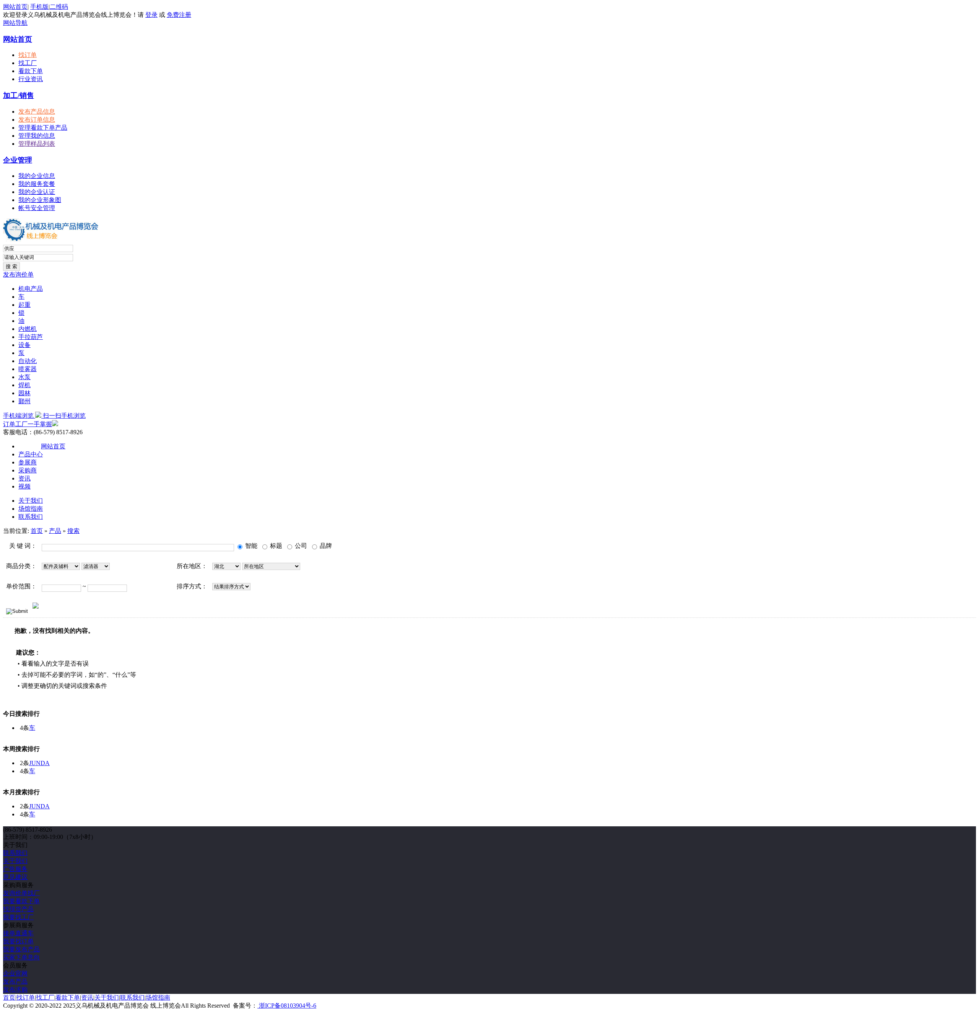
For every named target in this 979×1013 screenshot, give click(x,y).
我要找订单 (18, 941)
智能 (250, 545)
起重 (24, 304)
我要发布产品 (21, 949)
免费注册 (179, 14)
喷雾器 (27, 369)
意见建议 (15, 877)
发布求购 (15, 989)
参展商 (27, 462)
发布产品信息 (36, 111)
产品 (55, 531)
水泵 (24, 377)
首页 (37, 531)
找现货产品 (18, 909)
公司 (300, 545)
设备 (24, 345)
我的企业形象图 (39, 200)
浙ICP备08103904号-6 (286, 1005)
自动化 (27, 361)
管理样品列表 (36, 143)
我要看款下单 (21, 901)
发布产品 (15, 981)
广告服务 (15, 869)
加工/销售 (18, 95)
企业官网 (15, 973)
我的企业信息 (36, 176)
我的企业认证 (36, 192)
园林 (24, 393)
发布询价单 (18, 274)
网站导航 (15, 23)
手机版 (39, 6)
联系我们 (30, 516)
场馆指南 (30, 508)
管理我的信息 (36, 135)
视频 (24, 486)
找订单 (27, 55)
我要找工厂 (18, 917)
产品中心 (30, 454)
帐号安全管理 (36, 208)
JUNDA (39, 763)
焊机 (24, 385)
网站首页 (15, 6)
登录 (151, 14)
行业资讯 (30, 79)
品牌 (325, 545)
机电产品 (30, 288)
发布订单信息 (36, 119)
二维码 (59, 6)
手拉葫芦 (30, 337)
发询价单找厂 (21, 893)
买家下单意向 (21, 957)
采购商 (27, 470)
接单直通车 (18, 933)
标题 (275, 545)
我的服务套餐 (36, 184)
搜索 (73, 531)
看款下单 (30, 71)
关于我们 (30, 500)
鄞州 (24, 401)
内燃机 (27, 329)
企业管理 (17, 160)
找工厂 (27, 63)
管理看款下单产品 (42, 127)
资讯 (24, 478)
